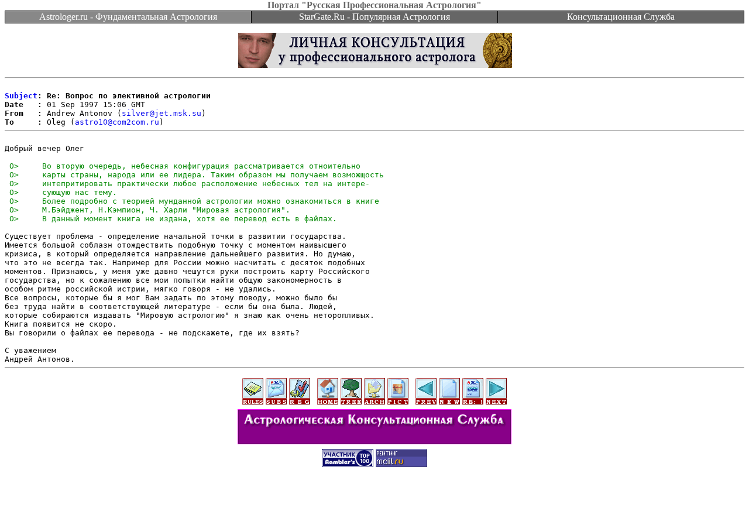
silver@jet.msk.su (161, 113)
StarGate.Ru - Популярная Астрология (374, 17)
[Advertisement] (374, 501)
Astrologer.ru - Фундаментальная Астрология (128, 17)
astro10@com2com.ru (117, 122)
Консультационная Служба (621, 17)
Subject (21, 95)
